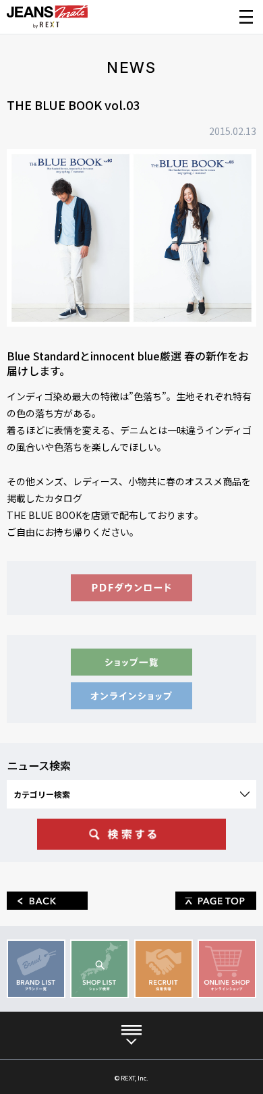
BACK (47, 901)
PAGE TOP (215, 901)
